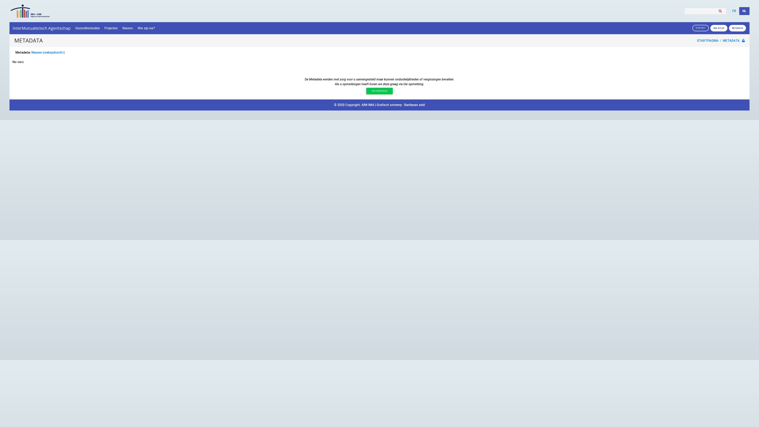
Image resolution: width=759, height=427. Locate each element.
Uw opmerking (379, 91)
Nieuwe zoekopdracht (47, 52)
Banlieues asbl (414, 105)
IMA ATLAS (718, 28)
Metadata (737, 28)
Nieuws (127, 28)
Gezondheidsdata (87, 28)
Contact (701, 28)
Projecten (111, 28)
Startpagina (707, 41)
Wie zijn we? (146, 28)
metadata (731, 41)
